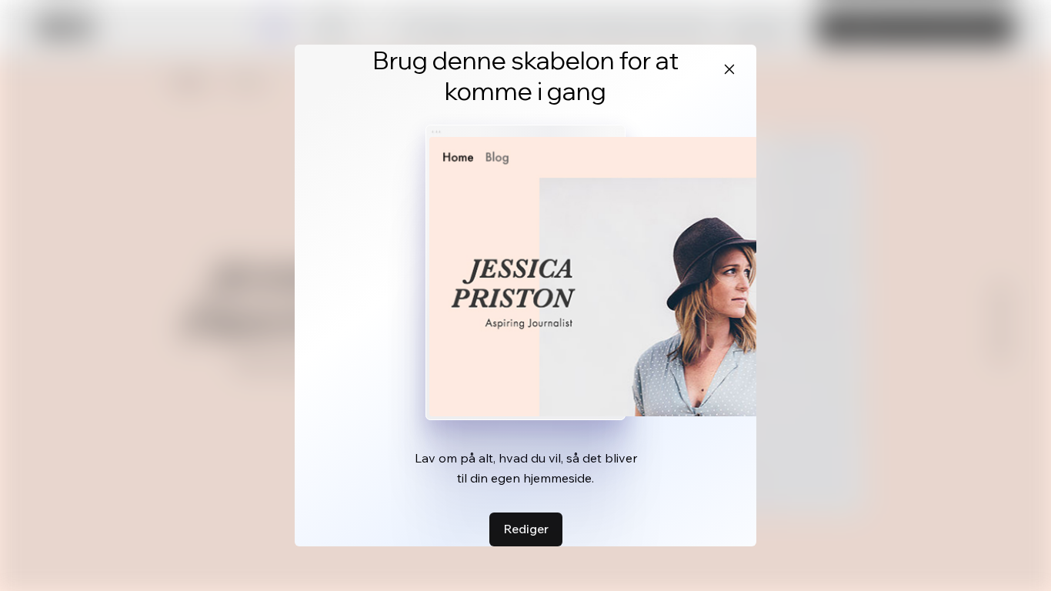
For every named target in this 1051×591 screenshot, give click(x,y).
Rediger (526, 528)
